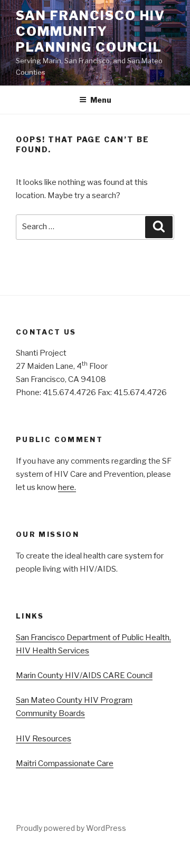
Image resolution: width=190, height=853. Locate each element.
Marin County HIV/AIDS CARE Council (84, 675)
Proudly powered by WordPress (71, 827)
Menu (100, 99)
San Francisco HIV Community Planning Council (90, 31)
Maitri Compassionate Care (64, 763)
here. (67, 487)
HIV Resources (43, 738)
